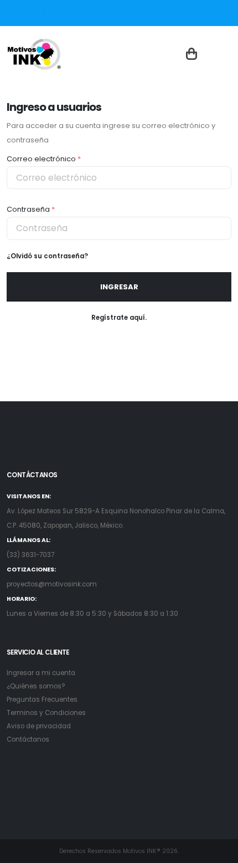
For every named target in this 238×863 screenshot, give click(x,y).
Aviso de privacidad (39, 726)
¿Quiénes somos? (36, 686)
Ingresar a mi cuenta (41, 672)
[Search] (45, 14)
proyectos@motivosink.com (52, 584)
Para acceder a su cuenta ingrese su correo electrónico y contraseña (111, 132)
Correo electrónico (44, 159)
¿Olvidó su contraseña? (47, 256)
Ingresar (119, 287)
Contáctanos (28, 739)
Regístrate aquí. (119, 317)
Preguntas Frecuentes (42, 699)
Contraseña (31, 209)
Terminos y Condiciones (46, 712)
